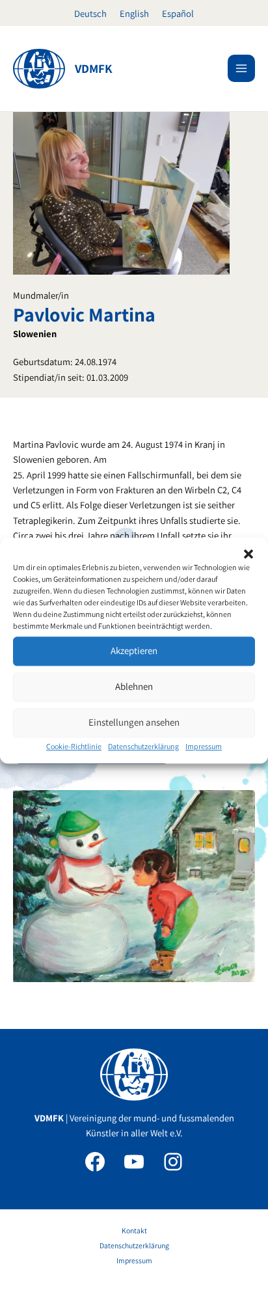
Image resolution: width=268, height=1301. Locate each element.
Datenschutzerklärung (143, 746)
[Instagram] (173, 1161)
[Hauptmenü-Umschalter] (241, 68)
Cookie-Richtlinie (73, 746)
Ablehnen (134, 686)
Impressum (203, 746)
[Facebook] (95, 1161)
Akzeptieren (134, 650)
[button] (248, 553)
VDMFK (94, 68)
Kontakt (134, 1230)
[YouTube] (134, 1161)
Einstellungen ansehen (134, 722)
